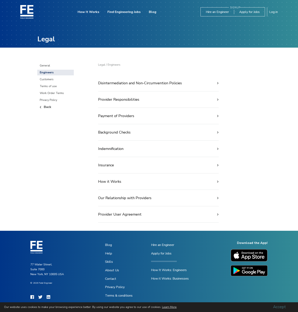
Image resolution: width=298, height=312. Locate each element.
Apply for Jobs (249, 12)
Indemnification (110, 148)
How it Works (109, 181)
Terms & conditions (119, 295)
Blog (152, 12)
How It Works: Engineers (169, 270)
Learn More (169, 307)
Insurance (106, 165)
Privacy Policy (48, 100)
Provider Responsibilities (118, 99)
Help (108, 253)
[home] (26, 12)
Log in (273, 12)
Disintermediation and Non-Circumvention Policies (140, 83)
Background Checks (114, 132)
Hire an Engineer (217, 12)
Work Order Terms (52, 93)
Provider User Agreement (119, 214)
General (45, 65)
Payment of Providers (116, 115)
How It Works (88, 12)
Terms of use (48, 86)
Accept (279, 307)
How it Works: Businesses (170, 278)
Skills (109, 262)
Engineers (47, 72)
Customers (47, 79)
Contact (110, 279)
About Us (112, 270)
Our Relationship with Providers (124, 198)
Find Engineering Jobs (124, 12)
